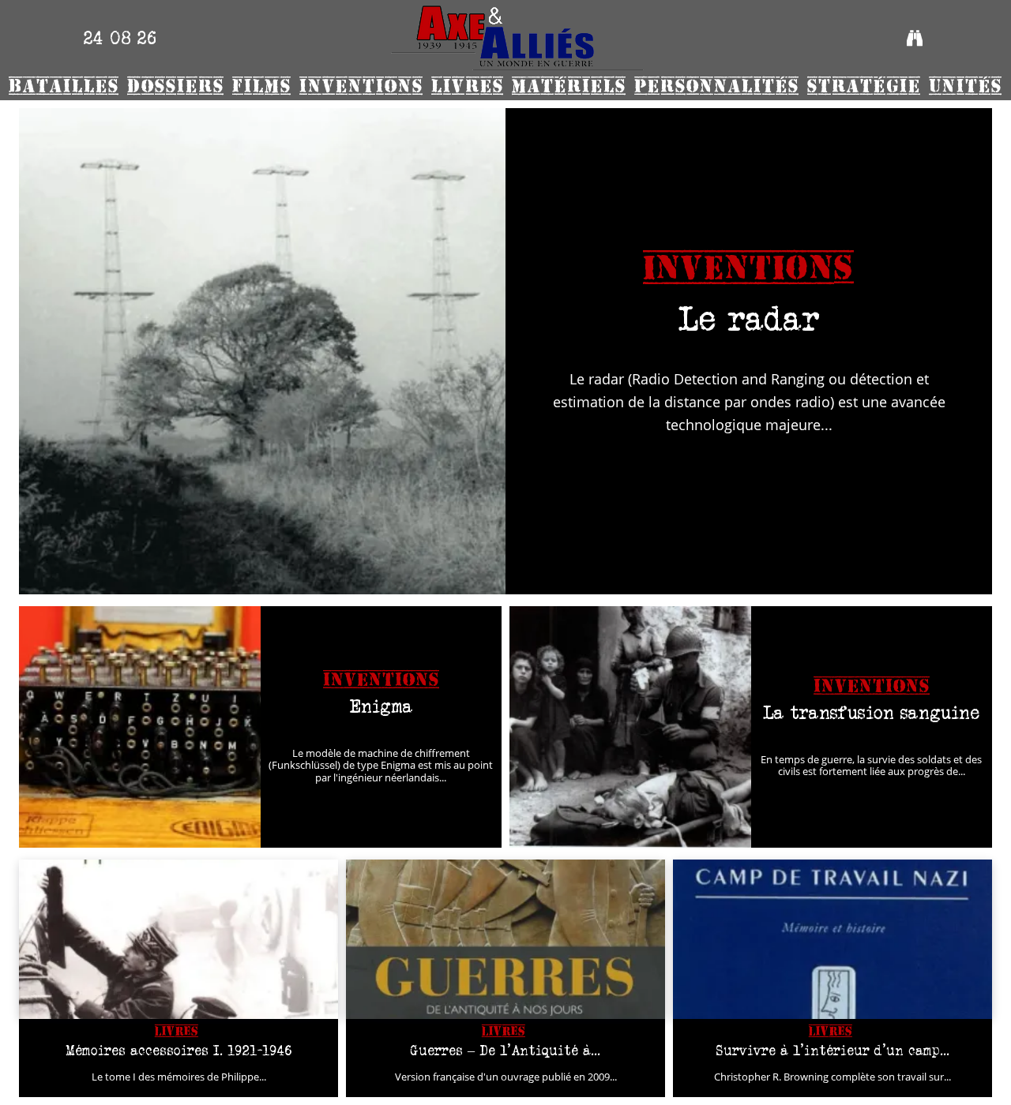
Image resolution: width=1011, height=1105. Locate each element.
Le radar (749, 318)
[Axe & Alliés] (517, 38)
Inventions (749, 268)
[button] (914, 38)
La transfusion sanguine (871, 712)
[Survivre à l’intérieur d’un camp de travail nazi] (832, 939)
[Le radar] (262, 351)
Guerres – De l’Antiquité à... (505, 1050)
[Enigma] (140, 727)
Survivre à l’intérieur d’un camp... (832, 1050)
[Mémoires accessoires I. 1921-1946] (178, 939)
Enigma (381, 706)
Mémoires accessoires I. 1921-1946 (179, 1050)
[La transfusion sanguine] (630, 727)
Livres (176, 1031)
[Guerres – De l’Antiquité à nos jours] (505, 939)
